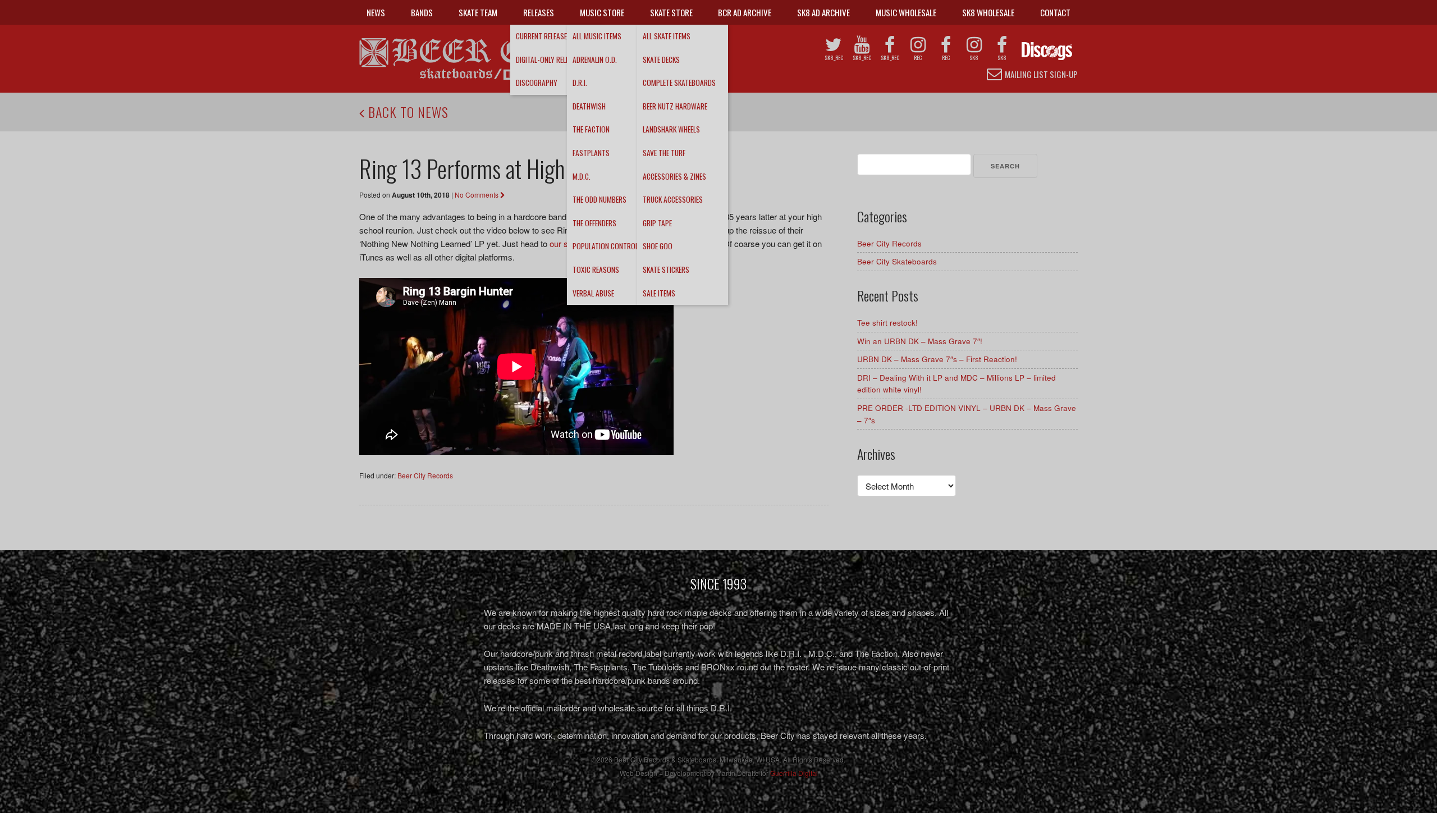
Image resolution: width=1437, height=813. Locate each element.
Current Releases (543, 36)
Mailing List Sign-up (1041, 74)
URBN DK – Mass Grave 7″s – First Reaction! (937, 359)
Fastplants (591, 152)
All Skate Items (666, 36)
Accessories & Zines (674, 176)
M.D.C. (582, 176)
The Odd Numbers (599, 199)
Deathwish (589, 106)
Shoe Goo (657, 246)
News (376, 12)
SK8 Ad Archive (823, 12)
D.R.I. (580, 82)
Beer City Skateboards (897, 261)
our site (563, 243)
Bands (422, 12)
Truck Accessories (673, 199)
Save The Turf (664, 152)
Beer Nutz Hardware (675, 106)
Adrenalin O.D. (595, 59)
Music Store (602, 12)
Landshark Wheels (671, 129)
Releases (538, 12)
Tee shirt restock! (887, 322)
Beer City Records (425, 475)
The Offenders (594, 223)
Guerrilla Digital (794, 773)
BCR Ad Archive (744, 12)
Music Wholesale (906, 12)
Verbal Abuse (593, 293)
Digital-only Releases (549, 59)
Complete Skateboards (679, 82)
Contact (1055, 12)
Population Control (605, 246)
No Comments (477, 194)
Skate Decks (661, 59)
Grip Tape (657, 223)
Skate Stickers (666, 269)
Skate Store (671, 12)
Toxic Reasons (596, 269)
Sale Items (659, 293)
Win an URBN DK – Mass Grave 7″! (919, 341)
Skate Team (478, 12)
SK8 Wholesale (988, 12)
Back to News (407, 112)
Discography (536, 82)
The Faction (591, 129)
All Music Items (597, 36)
